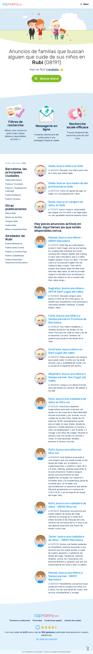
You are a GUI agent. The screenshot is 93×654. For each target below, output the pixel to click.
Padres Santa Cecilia (14, 247)
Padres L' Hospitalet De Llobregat (16, 189)
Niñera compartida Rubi (16, 229)
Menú (86, 4)
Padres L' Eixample (14, 184)
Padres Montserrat (13, 243)
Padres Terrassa (12, 199)
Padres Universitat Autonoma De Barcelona (16, 261)
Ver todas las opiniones (46, 639)
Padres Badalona (13, 195)
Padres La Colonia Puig (15, 251)
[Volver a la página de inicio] (12, 4)
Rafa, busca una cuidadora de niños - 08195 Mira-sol (67, 505)
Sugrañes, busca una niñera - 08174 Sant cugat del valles (66, 290)
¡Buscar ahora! (49, 78)
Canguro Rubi (11, 221)
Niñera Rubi (10, 213)
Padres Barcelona (13, 180)
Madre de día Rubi (13, 217)
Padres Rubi (10, 225)
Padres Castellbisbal (14, 255)
